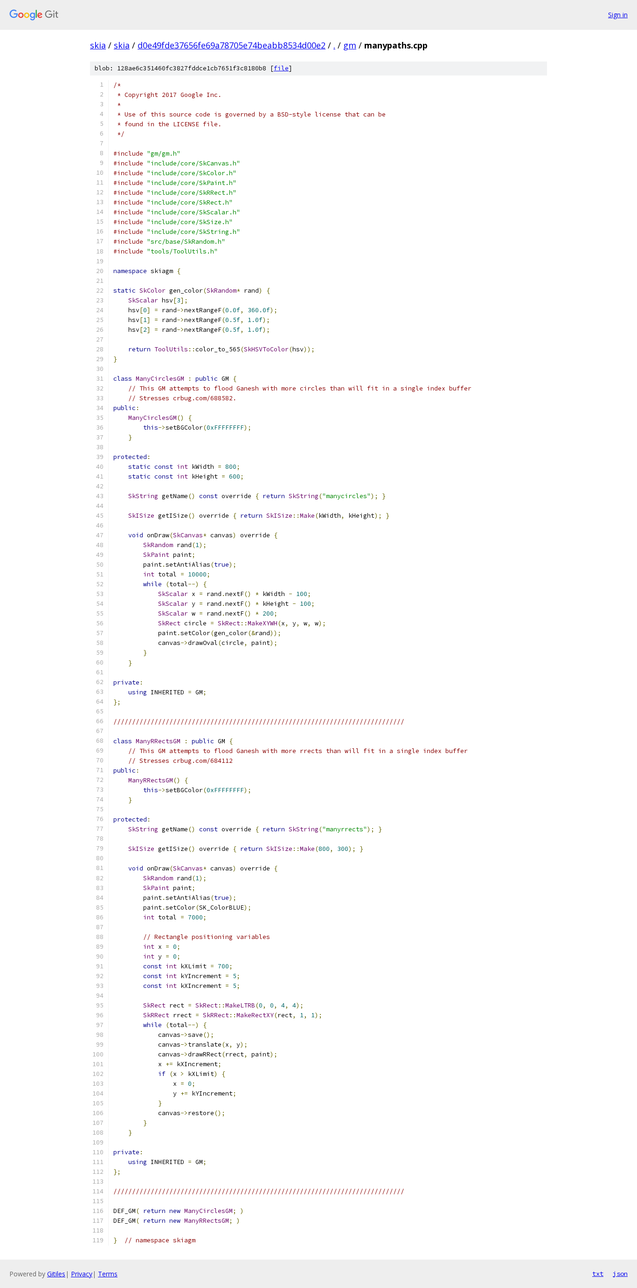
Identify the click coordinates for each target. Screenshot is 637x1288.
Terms (108, 1273)
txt (597, 1273)
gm (349, 45)
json (620, 1273)
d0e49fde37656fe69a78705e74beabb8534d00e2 (231, 45)
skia (98, 45)
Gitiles (56, 1273)
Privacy (81, 1273)
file (281, 68)
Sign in (618, 14)
